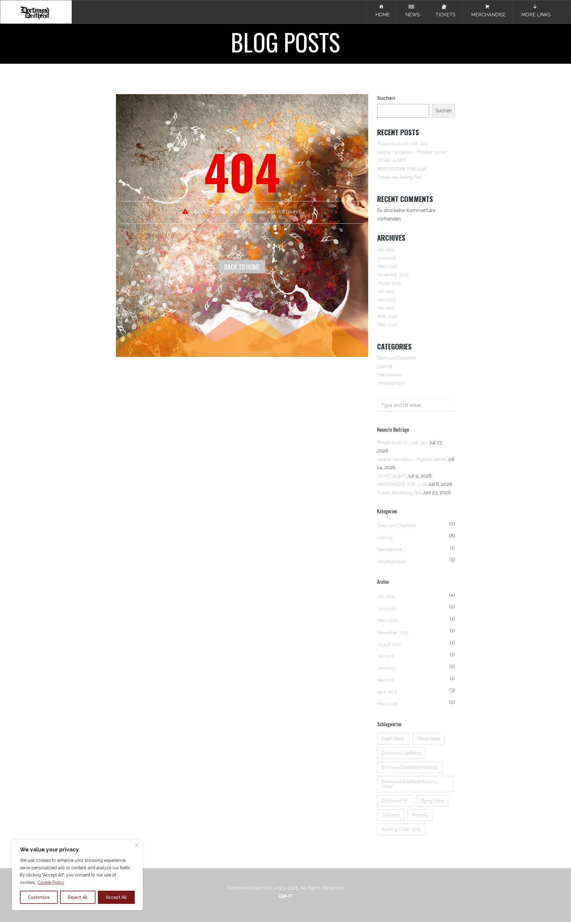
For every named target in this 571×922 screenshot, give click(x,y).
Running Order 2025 (401, 829)
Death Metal (393, 738)
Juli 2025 (385, 291)
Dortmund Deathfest (396, 358)
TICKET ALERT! (391, 160)
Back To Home (242, 266)
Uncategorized (391, 383)
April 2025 (387, 316)
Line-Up (385, 366)
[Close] (136, 844)
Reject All (77, 897)
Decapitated (428, 738)
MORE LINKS (535, 15)
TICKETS (444, 15)
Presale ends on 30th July (402, 144)
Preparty (420, 815)
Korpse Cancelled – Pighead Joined (411, 152)
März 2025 (387, 324)
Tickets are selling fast (399, 177)
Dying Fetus (432, 800)
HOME (381, 15)
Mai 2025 (385, 308)
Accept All (116, 897)
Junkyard (390, 815)
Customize (39, 897)
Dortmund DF (395, 800)
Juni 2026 (386, 258)
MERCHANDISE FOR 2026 (402, 169)
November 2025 (392, 274)
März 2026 (387, 266)
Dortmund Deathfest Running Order (409, 784)
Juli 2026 (386, 249)
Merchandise (389, 374)
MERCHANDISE (487, 15)
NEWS (411, 15)
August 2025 (389, 283)
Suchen (386, 98)
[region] (77, 875)
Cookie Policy (50, 882)
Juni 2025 (386, 299)
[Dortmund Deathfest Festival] (36, 12)
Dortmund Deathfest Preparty (410, 767)
